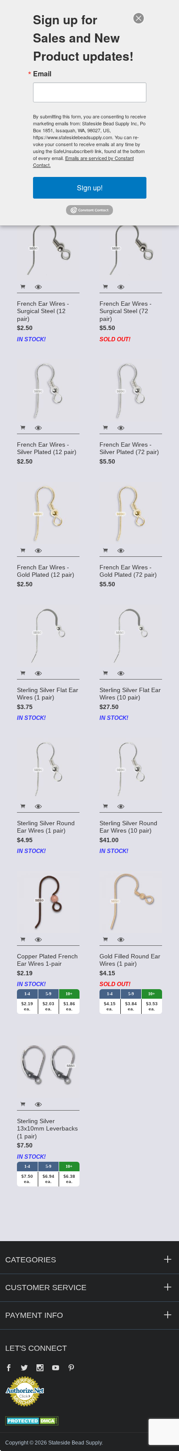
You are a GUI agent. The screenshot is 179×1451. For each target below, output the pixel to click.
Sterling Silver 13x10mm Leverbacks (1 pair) (47, 1129)
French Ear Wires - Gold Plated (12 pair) (45, 571)
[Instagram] (39, 1369)
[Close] (138, 18)
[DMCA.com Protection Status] (32, 1420)
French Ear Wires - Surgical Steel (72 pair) (125, 311)
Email (42, 73)
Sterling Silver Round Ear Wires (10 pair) (128, 827)
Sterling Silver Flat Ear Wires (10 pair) (130, 693)
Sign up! (90, 188)
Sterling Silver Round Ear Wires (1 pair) (46, 827)
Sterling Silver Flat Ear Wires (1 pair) (47, 693)
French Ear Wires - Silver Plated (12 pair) (46, 448)
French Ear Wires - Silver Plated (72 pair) (129, 448)
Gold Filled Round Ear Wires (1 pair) (129, 960)
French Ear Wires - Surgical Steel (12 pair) (43, 311)
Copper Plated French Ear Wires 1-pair (47, 960)
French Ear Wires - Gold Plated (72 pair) (128, 571)
